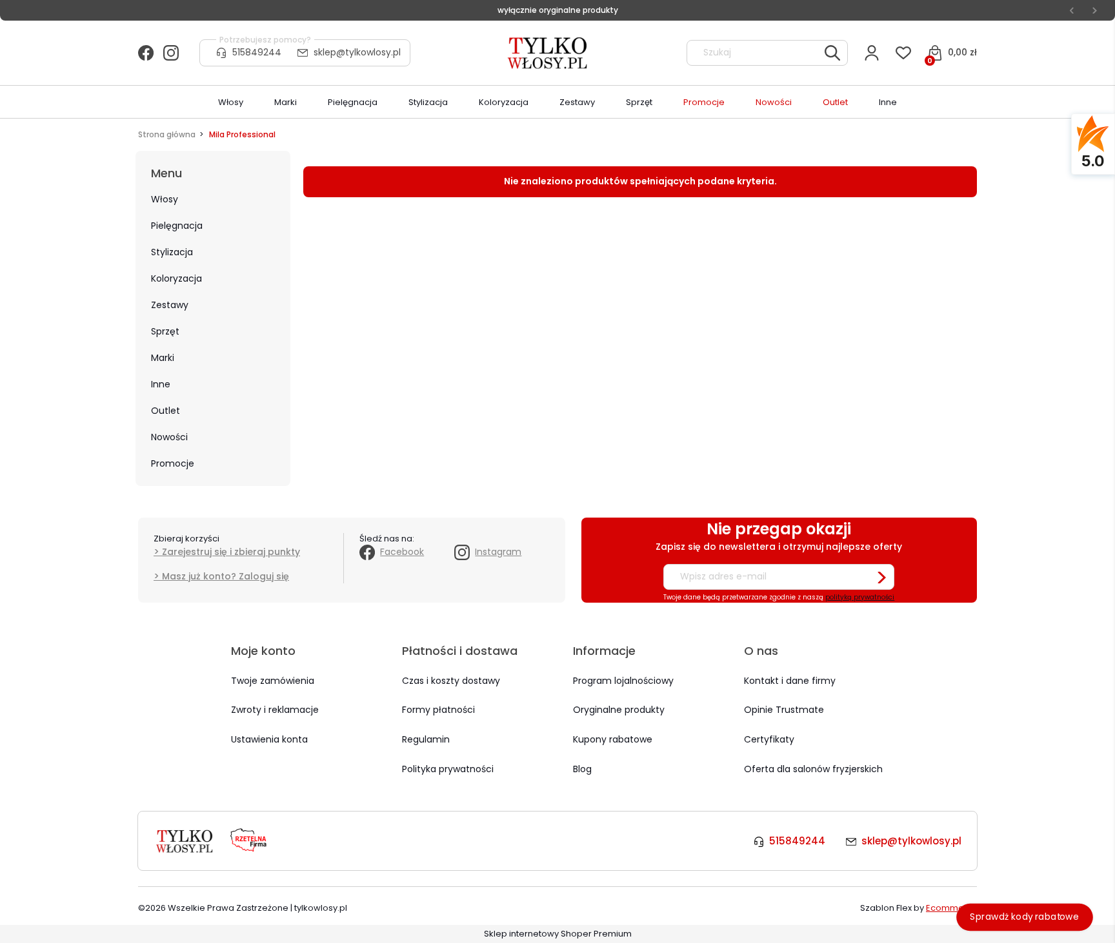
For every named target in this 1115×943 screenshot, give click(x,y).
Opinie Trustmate (784, 709)
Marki (162, 357)
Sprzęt (165, 331)
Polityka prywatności (448, 769)
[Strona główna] (548, 53)
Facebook (402, 551)
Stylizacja (172, 252)
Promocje (172, 463)
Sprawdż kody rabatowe (1025, 916)
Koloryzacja (176, 278)
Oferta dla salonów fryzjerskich (813, 769)
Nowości (169, 437)
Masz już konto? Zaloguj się (225, 576)
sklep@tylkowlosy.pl (357, 52)
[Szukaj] (832, 53)
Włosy (164, 199)
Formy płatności (438, 709)
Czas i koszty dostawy (451, 680)
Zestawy (169, 304)
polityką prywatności (859, 597)
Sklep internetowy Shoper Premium (558, 934)
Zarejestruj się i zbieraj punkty (231, 551)
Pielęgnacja (177, 225)
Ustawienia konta (269, 739)
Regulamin (426, 739)
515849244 (256, 52)
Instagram (498, 551)
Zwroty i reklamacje (275, 709)
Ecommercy (951, 908)
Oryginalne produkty (619, 709)
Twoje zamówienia (272, 680)
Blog (582, 769)
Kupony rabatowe (612, 739)
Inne (160, 384)
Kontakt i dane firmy (790, 680)
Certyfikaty (769, 739)
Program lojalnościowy (623, 680)
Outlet (165, 410)
